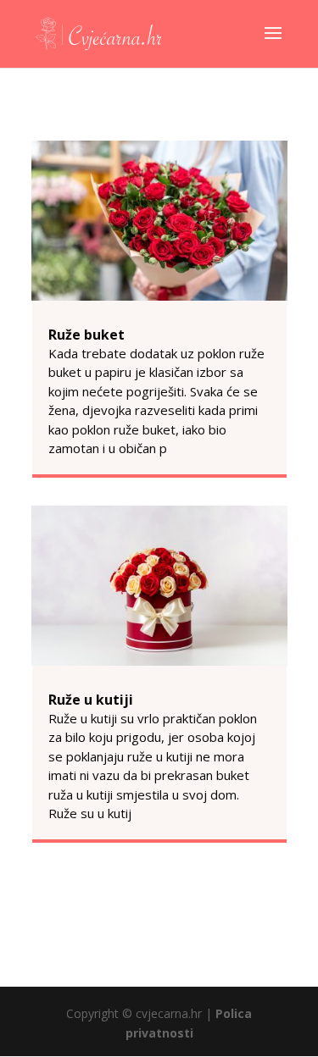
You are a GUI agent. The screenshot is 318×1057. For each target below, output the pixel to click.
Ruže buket (86, 334)
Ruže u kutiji (90, 699)
